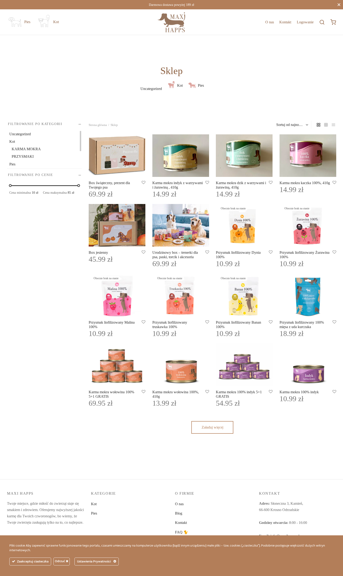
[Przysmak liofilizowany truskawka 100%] (180, 295)
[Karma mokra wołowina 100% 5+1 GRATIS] (117, 364)
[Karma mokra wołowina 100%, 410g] (180, 364)
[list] (333, 125)
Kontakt (285, 22)
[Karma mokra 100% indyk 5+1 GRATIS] (244, 364)
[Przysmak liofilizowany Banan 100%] (244, 295)
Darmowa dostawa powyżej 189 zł (171, 5)
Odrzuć (60, 561)
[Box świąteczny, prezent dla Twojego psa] (117, 155)
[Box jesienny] (117, 225)
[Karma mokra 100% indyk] (308, 364)
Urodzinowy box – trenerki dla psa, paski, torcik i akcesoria (175, 255)
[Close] (339, 4)
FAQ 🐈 (181, 532)
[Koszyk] (333, 22)
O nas (269, 22)
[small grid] (326, 125)
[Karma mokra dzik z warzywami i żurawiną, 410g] (244, 155)
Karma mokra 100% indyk (299, 392)
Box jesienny (98, 253)
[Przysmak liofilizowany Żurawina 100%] (308, 225)
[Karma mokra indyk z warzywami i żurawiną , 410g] (180, 155)
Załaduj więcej (212, 427)
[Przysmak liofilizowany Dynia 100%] (244, 225)
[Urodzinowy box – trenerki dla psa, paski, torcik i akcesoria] (180, 225)
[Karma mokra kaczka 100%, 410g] (308, 155)
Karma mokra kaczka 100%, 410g (305, 183)
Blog (178, 513)
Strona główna (98, 125)
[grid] (318, 125)
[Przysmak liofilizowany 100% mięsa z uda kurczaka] (308, 295)
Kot (94, 504)
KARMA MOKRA (26, 149)
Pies (94, 513)
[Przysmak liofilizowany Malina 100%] (117, 295)
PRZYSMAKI (23, 157)
